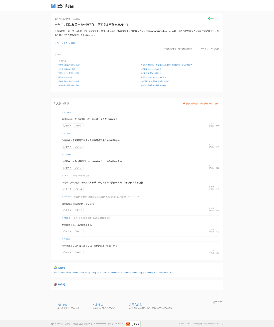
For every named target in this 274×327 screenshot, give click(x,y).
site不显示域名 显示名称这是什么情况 (155, 81)
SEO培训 (75, 308)
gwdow (146, 272)
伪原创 (80, 203)
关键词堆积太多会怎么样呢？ (69, 81)
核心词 (101, 182)
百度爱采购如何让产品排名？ (69, 65)
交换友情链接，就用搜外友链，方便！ (203, 103)
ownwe (75, 272)
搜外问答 (66, 18)
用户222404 (66, 218)
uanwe (124, 272)
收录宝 (61, 267)
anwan (159, 272)
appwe (69, 272)
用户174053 (66, 133)
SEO (63, 5)
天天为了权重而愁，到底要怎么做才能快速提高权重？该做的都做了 (166, 65)
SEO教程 (111, 308)
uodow (111, 272)
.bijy (171, 272)
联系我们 (60, 323)
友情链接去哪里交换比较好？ (69, 85)
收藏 (89, 125)
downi (130, 272)
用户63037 (66, 175)
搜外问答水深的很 (65, 77)
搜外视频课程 (63, 308)
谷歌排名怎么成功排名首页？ (152, 69)
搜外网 (58, 18)
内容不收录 (103, 245)
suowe (62, 272)
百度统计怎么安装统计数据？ (69, 73)
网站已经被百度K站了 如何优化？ (153, 77)
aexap (94, 272)
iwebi (56, 272)
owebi (82, 272)
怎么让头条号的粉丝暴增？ (151, 73)
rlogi (141, 272)
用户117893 (66, 196)
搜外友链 (97, 308)
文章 (66, 43)
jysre (99, 272)
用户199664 (66, 154)
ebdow (165, 272)
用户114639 (66, 112)
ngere (105, 272)
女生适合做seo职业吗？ (67, 69)
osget (153, 272)
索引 (73, 43)
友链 (96, 119)
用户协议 (68, 323)
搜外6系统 (151, 308)
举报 (59, 54)
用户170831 (66, 239)
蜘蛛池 (61, 284)
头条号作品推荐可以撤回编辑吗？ (153, 85)
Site (58, 43)
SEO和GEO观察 (164, 308)
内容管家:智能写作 (137, 308)
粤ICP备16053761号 (115, 323)
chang (88, 272)
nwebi (136, 272)
